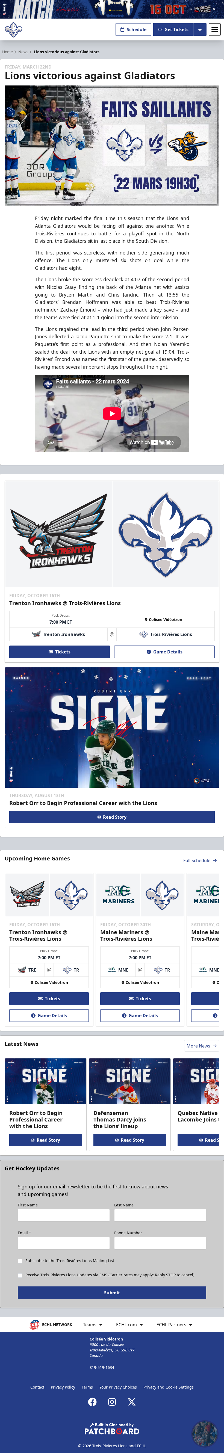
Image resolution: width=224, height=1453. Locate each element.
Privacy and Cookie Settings (168, 1387)
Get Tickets (176, 29)
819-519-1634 (102, 1367)
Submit (112, 1293)
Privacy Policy (63, 1387)
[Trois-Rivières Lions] (13, 29)
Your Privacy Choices (118, 1387)
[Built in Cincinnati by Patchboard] (112, 1428)
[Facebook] (92, 1402)
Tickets (62, 652)
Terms (87, 1387)
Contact (37, 1387)
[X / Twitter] (131, 1402)
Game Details (167, 652)
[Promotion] (112, 9)
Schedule (136, 29)
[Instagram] (112, 1402)
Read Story (114, 817)
